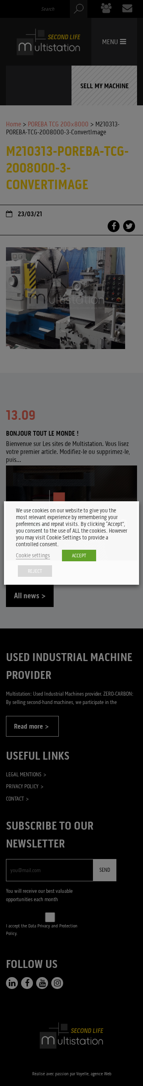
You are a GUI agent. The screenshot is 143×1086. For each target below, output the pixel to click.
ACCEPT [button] (79, 556)
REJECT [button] (35, 571)
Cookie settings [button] (33, 555)
